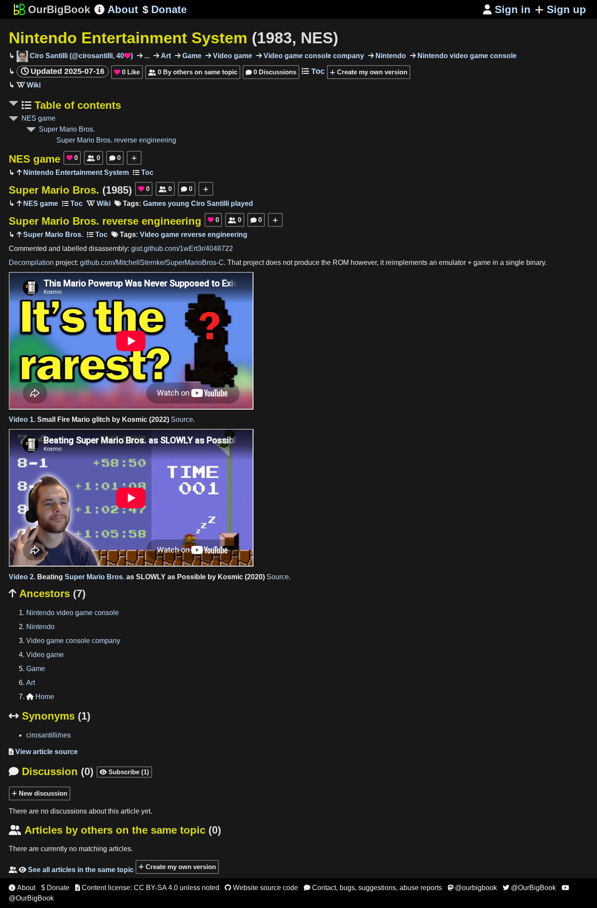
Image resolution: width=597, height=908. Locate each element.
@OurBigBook (529, 887)
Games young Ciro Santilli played (198, 203)
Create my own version (371, 72)
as (130, 577)
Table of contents (76, 105)
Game (190, 55)
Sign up (566, 9)
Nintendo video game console (466, 55)
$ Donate (55, 887)
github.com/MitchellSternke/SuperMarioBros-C (152, 262)
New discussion (42, 793)
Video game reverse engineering (193, 234)
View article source (43, 751)
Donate (164, 9)
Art (165, 55)
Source (182, 419)
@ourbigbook (472, 887)
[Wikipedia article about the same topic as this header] (29, 85)
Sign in (507, 9)
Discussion (51, 771)
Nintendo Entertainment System (173, 38)
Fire (63, 419)
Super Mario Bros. (67, 129)
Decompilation (31, 262)
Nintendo (390, 55)
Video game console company (313, 55)
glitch (101, 419)
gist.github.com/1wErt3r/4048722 (182, 248)
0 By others (192, 72)
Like (127, 72)
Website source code (261, 887)
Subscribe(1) (124, 772)
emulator (452, 262)
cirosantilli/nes (48, 735)
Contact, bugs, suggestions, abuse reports (373, 887)
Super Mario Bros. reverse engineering (116, 140)
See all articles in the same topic (71, 869)
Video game (231, 55)
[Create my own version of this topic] (134, 158)
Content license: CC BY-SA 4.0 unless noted (147, 887)
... (145, 55)
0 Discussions (271, 72)
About (116, 9)
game (482, 262)
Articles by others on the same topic (115, 830)
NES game (38, 118)
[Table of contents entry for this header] (143, 172)
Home (40, 696)
